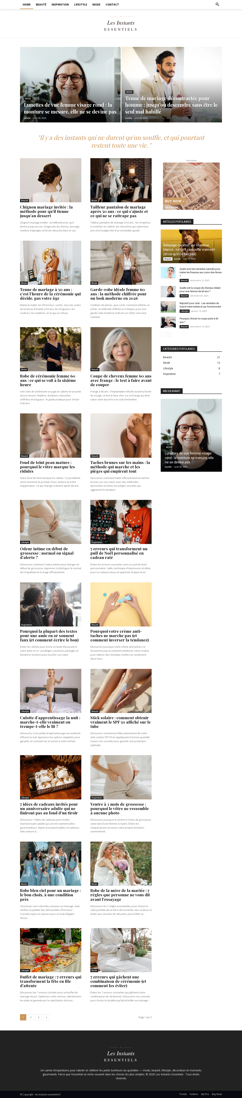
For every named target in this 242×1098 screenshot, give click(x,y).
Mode (28, 99)
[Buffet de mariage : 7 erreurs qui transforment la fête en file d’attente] (50, 950)
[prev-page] (163, 334)
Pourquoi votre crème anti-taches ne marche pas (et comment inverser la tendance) (119, 635)
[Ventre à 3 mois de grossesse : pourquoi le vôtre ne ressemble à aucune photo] (121, 777)
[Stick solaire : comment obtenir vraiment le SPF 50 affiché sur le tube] (121, 691)
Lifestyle (25, 542)
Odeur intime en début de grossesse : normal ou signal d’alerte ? (47, 553)
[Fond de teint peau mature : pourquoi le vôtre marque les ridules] (50, 435)
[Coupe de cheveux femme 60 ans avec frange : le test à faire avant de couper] (121, 349)
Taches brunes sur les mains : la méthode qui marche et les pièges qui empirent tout (120, 467)
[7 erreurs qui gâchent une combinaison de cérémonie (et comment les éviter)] (121, 950)
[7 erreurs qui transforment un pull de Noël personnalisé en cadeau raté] (121, 522)
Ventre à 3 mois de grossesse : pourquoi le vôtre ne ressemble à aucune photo (119, 808)
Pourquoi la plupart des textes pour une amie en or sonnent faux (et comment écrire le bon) (49, 635)
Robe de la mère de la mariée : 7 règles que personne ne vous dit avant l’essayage (120, 895)
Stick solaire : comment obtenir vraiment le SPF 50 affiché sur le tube (120, 722)
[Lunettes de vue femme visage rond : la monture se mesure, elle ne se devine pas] (70, 84)
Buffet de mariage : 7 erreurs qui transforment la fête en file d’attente (50, 981)
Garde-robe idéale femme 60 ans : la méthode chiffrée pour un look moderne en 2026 (118, 294)
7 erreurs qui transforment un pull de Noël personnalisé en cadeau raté (118, 553)
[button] (217, 4)
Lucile (177, 258)
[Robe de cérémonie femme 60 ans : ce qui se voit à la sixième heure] (50, 349)
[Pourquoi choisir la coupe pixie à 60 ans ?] (168, 322)
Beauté (24, 200)
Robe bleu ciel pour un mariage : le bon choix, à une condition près (50, 895)
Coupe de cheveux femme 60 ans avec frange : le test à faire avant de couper (121, 380)
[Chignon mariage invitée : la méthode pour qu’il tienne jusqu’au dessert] (50, 180)
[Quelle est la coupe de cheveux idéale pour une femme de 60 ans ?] (168, 291)
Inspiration (97, 542)
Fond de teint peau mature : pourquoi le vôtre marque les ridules (47, 467)
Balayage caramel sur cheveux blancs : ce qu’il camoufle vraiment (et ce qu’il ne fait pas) (189, 249)
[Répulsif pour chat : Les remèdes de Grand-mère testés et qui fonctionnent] (168, 307)
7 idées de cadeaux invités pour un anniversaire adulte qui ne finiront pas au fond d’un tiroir (49, 808)
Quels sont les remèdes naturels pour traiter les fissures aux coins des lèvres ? (201, 272)
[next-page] (46, 1017)
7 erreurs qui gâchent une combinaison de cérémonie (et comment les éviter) (118, 981)
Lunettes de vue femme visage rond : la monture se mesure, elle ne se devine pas (189, 457)
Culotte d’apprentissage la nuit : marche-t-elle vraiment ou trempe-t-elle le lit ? (50, 722)
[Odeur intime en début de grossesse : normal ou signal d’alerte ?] (50, 522)
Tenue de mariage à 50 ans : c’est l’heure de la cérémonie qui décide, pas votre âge (50, 294)
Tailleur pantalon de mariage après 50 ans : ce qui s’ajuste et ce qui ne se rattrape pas (119, 211)
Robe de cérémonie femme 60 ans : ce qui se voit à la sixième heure (48, 380)
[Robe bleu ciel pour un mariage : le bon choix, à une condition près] (50, 864)
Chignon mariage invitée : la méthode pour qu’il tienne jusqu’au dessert (46, 211)
